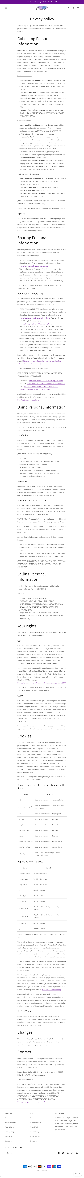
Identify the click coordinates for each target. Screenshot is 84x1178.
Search (7, 1118)
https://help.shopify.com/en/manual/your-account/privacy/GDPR (41, 683)
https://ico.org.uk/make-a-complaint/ (31, 1102)
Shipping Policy (10, 1136)
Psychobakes (44, 1170)
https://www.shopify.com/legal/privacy (33, 266)
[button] (6, 8)
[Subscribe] (39, 1153)
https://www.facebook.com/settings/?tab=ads (46, 381)
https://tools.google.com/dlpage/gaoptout (35, 324)
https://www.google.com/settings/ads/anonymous (46, 383)
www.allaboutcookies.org (51, 990)
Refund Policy (9, 1127)
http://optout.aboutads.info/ (28, 400)
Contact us (8, 1141)
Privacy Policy (9, 1132)
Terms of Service (10, 1122)
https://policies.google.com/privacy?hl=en (35, 318)
